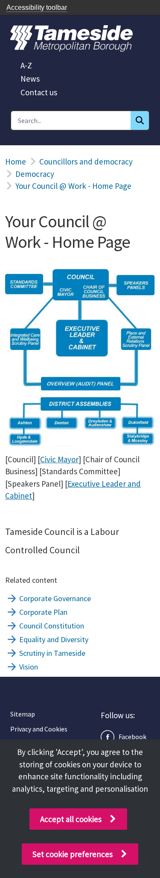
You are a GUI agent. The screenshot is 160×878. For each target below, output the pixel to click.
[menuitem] (26, 65)
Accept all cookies (71, 819)
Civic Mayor (59, 459)
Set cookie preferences (72, 854)
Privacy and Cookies (38, 729)
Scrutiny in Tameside (52, 653)
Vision (28, 667)
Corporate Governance (55, 598)
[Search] (140, 120)
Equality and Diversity (53, 639)
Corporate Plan (43, 612)
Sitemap (22, 714)
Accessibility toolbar (36, 7)
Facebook (132, 736)
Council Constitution (51, 626)
